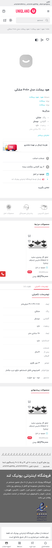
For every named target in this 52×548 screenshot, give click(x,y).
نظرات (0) (27, 286)
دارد (38, 340)
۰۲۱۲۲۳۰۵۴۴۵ (9, 466)
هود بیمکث (35, 29)
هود (42, 29)
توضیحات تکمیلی (41, 286)
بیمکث (42, 101)
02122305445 (32, 4)
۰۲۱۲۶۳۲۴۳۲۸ (22, 466)
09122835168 (44, 4)
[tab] (41, 286)
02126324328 (20, 4)
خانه (47, 29)
